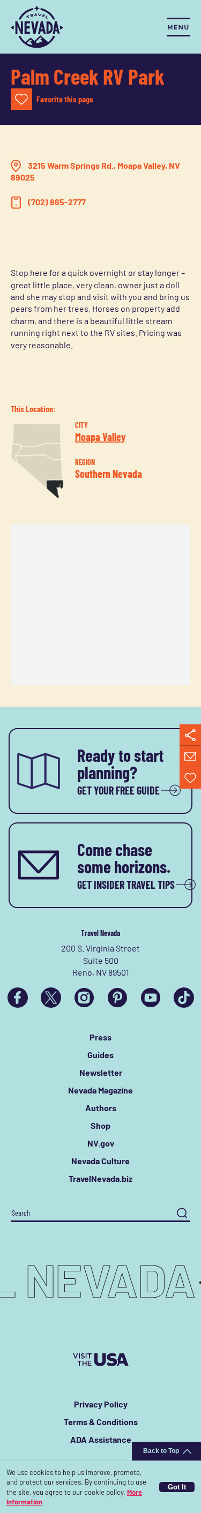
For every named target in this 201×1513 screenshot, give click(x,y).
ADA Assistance (100, 1439)
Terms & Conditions (101, 1422)
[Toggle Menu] (178, 26)
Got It (177, 1487)
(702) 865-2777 (57, 202)
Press (100, 1037)
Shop (100, 1125)
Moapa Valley (100, 436)
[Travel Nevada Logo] (37, 26)
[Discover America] (101, 1360)
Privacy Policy (101, 1404)
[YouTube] (150, 997)
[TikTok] (184, 997)
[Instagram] (84, 997)
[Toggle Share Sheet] (190, 735)
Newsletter (100, 1072)
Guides (100, 1055)
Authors (100, 1108)
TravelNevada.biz (100, 1178)
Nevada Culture (100, 1161)
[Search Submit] (182, 1213)
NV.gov (100, 1143)
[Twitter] (51, 997)
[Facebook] (18, 997)
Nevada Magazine (100, 1090)
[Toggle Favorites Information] (190, 778)
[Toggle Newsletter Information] (190, 756)
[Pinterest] (117, 997)
